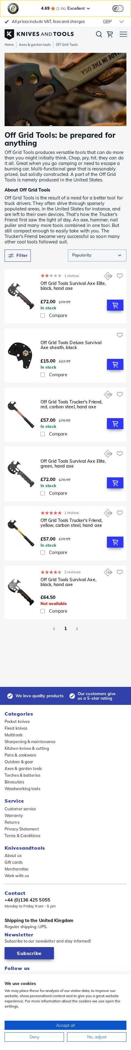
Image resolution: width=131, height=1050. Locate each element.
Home (9, 44)
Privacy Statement (22, 828)
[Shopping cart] (109, 35)
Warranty (14, 815)
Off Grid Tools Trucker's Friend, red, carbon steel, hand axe (71, 404)
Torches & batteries (22, 775)
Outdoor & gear (19, 761)
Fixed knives (16, 728)
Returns (12, 822)
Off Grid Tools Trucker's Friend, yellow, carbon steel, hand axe (71, 523)
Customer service (20, 808)
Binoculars (14, 781)
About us (13, 855)
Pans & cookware (21, 755)
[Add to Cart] (115, 305)
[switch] (117, 8)
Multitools (14, 734)
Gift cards (14, 862)
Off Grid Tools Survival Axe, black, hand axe (68, 582)
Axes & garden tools (35, 44)
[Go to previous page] (54, 629)
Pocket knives (17, 721)
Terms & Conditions (22, 835)
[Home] (39, 33)
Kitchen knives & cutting (27, 748)
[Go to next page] (77, 629)
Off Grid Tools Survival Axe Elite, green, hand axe (73, 464)
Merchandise (16, 868)
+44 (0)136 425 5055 (27, 900)
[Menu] (123, 35)
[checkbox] (43, 315)
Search (99, 35)
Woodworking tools (22, 788)
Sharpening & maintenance (30, 741)
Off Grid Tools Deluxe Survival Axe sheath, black (71, 345)
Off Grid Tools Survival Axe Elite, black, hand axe (73, 286)
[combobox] (97, 255)
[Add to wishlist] (119, 276)
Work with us (17, 875)
